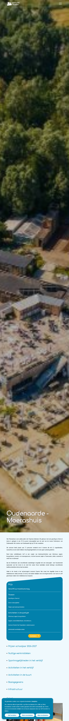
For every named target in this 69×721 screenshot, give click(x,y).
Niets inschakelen (27, 715)
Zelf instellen (12, 715)
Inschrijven (33, 636)
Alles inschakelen (43, 715)
